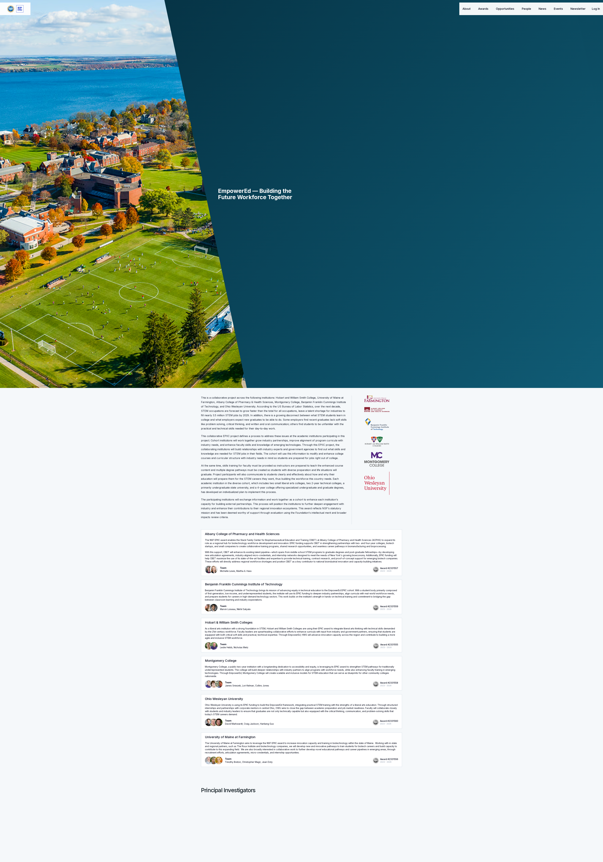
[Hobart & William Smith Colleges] (376, 441)
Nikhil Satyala (243, 609)
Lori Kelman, (248, 685)
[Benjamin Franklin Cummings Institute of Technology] (376, 424)
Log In (596, 8)
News (542, 8)
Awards (483, 8)
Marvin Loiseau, (228, 609)
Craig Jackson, (252, 723)
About (466, 8)
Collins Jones (262, 685)
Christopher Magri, (252, 762)
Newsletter (578, 8)
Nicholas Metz (241, 647)
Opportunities (505, 8)
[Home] (15, 9)
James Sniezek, (233, 685)
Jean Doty (267, 762)
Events (558, 8)
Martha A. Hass (244, 571)
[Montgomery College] (376, 459)
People (526, 8)
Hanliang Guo (267, 723)
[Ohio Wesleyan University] (376, 483)
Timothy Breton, (233, 762)
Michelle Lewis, (228, 571)
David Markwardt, (234, 723)
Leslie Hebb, (227, 647)
